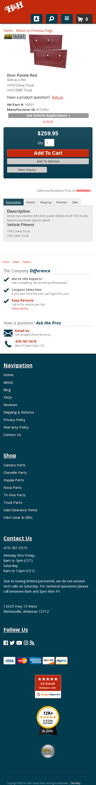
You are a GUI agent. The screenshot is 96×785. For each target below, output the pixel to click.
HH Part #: (16, 104)
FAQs (7, 397)
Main (16, 262)
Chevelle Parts (15, 472)
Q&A (75, 202)
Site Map (75, 783)
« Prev (5, 262)
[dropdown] (67, 18)
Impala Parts (13, 480)
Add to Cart (48, 153)
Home (8, 30)
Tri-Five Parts (14, 495)
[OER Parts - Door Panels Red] (15, 38)
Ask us (57, 97)
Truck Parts (12, 502)
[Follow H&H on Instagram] (26, 642)
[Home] (14, 7)
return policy (20, 308)
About (8, 382)
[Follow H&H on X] (12, 642)
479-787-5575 (26, 341)
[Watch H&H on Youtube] (19, 642)
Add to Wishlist (48, 161)
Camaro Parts (14, 465)
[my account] (36, 18)
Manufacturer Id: (21, 109)
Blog (7, 389)
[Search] (50, 18)
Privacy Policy (14, 419)
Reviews (10, 404)
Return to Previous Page (34, 30)
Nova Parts (12, 487)
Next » (27, 262)
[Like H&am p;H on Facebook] (5, 642)
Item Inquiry (27, 170)
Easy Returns (23, 300)
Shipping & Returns (18, 412)
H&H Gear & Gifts (18, 517)
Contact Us (12, 434)
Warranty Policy (16, 427)
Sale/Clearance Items (20, 510)
